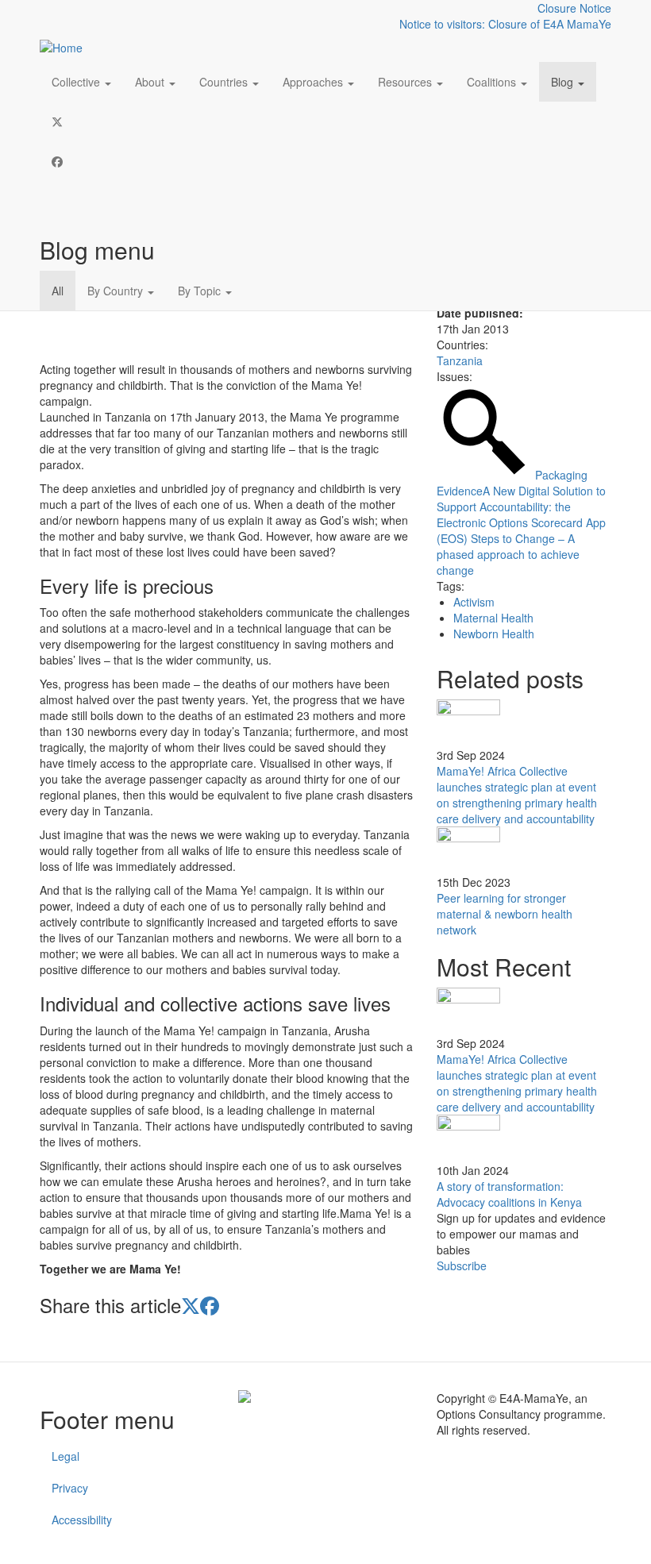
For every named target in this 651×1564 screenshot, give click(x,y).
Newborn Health (493, 633)
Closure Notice (574, 8)
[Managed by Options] (325, 1396)
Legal (65, 1456)
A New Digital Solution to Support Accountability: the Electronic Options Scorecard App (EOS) (521, 514)
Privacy (70, 1488)
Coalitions (493, 82)
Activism (474, 602)
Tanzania (460, 360)
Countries (225, 82)
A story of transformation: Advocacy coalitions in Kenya (509, 1194)
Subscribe (462, 1265)
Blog (563, 82)
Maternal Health (493, 618)
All (58, 291)
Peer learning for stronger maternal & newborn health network (504, 914)
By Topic (201, 291)
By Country (116, 291)
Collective (77, 82)
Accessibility (82, 1519)
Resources (406, 82)
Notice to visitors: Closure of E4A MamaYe (505, 24)
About (151, 82)
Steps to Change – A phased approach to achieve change (508, 554)
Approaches (314, 82)
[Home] (67, 47)
